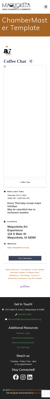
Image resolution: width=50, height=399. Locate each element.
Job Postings (24, 275)
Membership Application (23, 338)
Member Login (23, 333)
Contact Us (35, 275)
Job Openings (23, 347)
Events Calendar (38, 270)
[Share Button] (30, 61)
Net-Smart (38, 393)
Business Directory (12, 270)
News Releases (26, 270)
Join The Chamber (35, 278)
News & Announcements (23, 342)
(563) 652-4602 (24, 314)
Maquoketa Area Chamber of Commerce (28, 390)
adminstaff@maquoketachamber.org (24, 319)
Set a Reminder (25, 258)
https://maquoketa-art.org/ (18, 248)
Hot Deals (14, 272)
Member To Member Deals (29, 272)
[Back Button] (26, 46)
